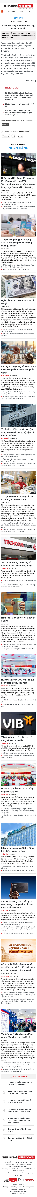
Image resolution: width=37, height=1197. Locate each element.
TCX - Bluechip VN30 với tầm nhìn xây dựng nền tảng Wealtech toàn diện (17, 203)
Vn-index (5, 136)
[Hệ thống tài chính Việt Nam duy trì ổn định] (18, 603)
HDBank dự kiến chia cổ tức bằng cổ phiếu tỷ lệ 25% (17, 705)
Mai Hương (5, 376)
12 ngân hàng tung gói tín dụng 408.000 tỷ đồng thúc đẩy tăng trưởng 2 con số (16, 242)
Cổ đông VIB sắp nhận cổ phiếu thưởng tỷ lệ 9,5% (19, 753)
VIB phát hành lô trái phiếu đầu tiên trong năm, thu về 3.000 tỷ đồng (18, 756)
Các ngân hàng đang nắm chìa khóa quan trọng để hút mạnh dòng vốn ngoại (18, 369)
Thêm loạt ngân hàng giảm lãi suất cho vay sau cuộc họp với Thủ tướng (17, 460)
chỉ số (20, 136)
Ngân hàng (18, 18)
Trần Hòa (4, 568)
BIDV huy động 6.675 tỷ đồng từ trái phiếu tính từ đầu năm (17, 867)
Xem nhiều (11, 11)
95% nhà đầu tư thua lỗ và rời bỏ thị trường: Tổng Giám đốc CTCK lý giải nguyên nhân (17, 266)
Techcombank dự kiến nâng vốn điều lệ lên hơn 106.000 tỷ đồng (16, 564)
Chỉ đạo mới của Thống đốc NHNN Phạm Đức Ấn (18, 649)
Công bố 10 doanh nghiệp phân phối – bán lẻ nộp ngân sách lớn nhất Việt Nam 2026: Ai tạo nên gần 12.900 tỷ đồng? (17, 1001)
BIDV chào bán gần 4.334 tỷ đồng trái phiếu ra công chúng (17, 849)
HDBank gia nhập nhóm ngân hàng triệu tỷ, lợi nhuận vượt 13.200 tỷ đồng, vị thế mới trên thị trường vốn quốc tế (17, 811)
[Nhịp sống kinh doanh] (18, 1158)
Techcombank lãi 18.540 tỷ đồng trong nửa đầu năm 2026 (18, 581)
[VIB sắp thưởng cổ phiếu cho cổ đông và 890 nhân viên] (18, 723)
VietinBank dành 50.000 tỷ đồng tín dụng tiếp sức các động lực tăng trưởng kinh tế (17, 1070)
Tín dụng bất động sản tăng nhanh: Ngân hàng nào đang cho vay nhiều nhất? (18, 455)
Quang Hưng (5, 976)
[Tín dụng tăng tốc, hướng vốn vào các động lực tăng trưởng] (18, 482)
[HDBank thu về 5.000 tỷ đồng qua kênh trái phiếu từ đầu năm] (18, 665)
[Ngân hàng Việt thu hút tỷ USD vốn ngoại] (18, 286)
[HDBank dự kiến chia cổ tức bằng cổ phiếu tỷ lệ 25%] (18, 774)
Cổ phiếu (5, 132)
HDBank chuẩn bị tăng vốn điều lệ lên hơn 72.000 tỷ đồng (18, 701)
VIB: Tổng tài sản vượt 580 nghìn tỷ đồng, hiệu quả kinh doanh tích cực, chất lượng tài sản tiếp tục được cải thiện (18, 929)
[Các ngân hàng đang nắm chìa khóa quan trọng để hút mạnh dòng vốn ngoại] (18, 352)
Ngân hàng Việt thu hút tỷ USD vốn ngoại (16, 269)
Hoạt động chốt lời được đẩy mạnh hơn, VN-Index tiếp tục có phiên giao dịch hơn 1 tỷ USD (18, 113)
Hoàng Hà (4, 438)
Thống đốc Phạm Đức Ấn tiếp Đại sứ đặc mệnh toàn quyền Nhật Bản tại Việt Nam (18, 645)
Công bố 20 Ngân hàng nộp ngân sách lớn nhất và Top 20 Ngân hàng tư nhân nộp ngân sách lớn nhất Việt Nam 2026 (18, 969)
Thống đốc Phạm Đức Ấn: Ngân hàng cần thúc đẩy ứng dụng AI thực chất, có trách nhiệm (18, 393)
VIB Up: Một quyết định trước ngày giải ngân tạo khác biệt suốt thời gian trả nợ (17, 923)
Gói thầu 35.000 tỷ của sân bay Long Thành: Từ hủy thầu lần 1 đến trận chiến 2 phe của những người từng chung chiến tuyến (19, 96)
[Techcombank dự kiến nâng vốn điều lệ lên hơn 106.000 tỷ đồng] (18, 548)
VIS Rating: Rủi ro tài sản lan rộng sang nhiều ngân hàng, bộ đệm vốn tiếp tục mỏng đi (18, 397)
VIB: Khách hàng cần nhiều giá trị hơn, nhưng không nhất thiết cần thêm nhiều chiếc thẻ (17, 904)
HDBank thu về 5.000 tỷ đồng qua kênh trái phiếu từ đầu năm (17, 681)
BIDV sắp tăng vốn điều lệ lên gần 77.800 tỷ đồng (18, 870)
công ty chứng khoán (21, 132)
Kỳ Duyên (4, 911)
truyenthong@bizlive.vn (21, 1166)
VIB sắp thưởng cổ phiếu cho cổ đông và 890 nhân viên (16, 739)
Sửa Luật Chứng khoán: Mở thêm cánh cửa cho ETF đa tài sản (18, 334)
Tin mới (20, 11)
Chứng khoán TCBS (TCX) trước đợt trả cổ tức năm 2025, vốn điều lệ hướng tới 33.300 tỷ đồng (18, 207)
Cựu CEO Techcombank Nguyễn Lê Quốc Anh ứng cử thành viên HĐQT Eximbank (18, 585)
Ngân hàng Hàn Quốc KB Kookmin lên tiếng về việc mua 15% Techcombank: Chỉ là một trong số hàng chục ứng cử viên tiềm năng (18, 183)
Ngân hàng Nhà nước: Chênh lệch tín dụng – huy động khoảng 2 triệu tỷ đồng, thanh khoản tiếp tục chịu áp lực (18, 525)
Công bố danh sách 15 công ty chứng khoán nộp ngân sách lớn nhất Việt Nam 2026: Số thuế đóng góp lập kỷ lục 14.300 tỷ (18, 994)
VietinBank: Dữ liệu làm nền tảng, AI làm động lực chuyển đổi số (17, 1035)
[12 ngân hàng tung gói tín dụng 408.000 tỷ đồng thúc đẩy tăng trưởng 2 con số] (18, 225)
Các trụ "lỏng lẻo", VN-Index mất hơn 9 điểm (19, 105)
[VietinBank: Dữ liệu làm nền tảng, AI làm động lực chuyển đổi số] (18, 1020)
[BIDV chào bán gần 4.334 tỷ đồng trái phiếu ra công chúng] (18, 834)
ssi (14, 136)
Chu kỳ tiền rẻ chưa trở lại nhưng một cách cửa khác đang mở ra (16, 330)
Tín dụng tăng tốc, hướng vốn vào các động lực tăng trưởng (17, 498)
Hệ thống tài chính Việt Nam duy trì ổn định (18, 619)
